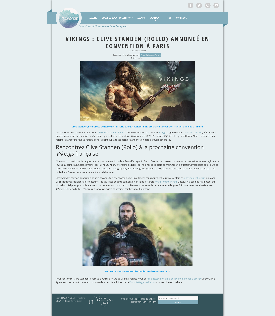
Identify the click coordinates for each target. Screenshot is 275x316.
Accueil (93, 17)
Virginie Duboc (76, 300)
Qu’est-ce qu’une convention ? (117, 17)
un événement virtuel (194, 178)
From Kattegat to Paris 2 (151, 55)
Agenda (141, 17)
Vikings (140, 58)
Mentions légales (107, 300)
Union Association (192, 132)
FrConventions (79, 297)
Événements (156, 17)
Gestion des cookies (105, 304)
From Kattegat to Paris (141, 282)
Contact (103, 297)
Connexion (181, 17)
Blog (168, 17)
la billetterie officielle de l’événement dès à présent (175, 278)
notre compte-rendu (166, 181)
